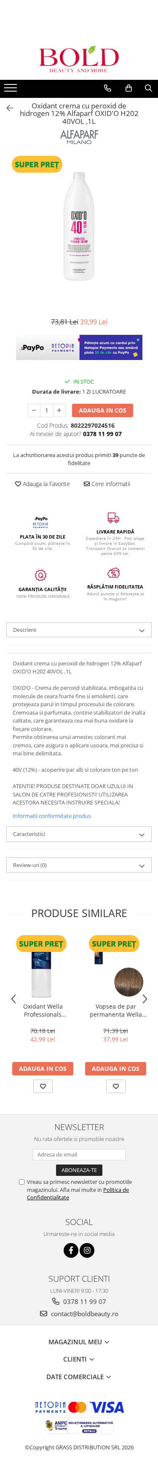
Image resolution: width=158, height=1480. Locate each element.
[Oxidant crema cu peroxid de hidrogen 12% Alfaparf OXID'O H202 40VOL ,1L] (79, 227)
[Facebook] (71, 1250)
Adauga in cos (102, 410)
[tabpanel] (79, 227)
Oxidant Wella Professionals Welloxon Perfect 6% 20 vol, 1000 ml (43, 1010)
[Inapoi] (6, 108)
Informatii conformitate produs (52, 816)
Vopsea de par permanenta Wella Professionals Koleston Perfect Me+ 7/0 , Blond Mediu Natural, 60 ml (115, 1010)
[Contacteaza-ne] (107, 88)
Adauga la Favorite (45, 484)
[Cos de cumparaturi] (129, 88)
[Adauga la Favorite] (43, 1086)
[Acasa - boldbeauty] (79, 59)
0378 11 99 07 (84, 1301)
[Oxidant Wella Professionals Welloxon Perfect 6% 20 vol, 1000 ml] (43, 966)
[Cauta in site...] (148, 88)
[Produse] (11, 90)
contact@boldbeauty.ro (83, 1313)
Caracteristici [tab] (29, 834)
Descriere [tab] (24, 630)
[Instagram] (87, 1250)
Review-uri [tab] (30, 865)
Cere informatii (110, 484)
